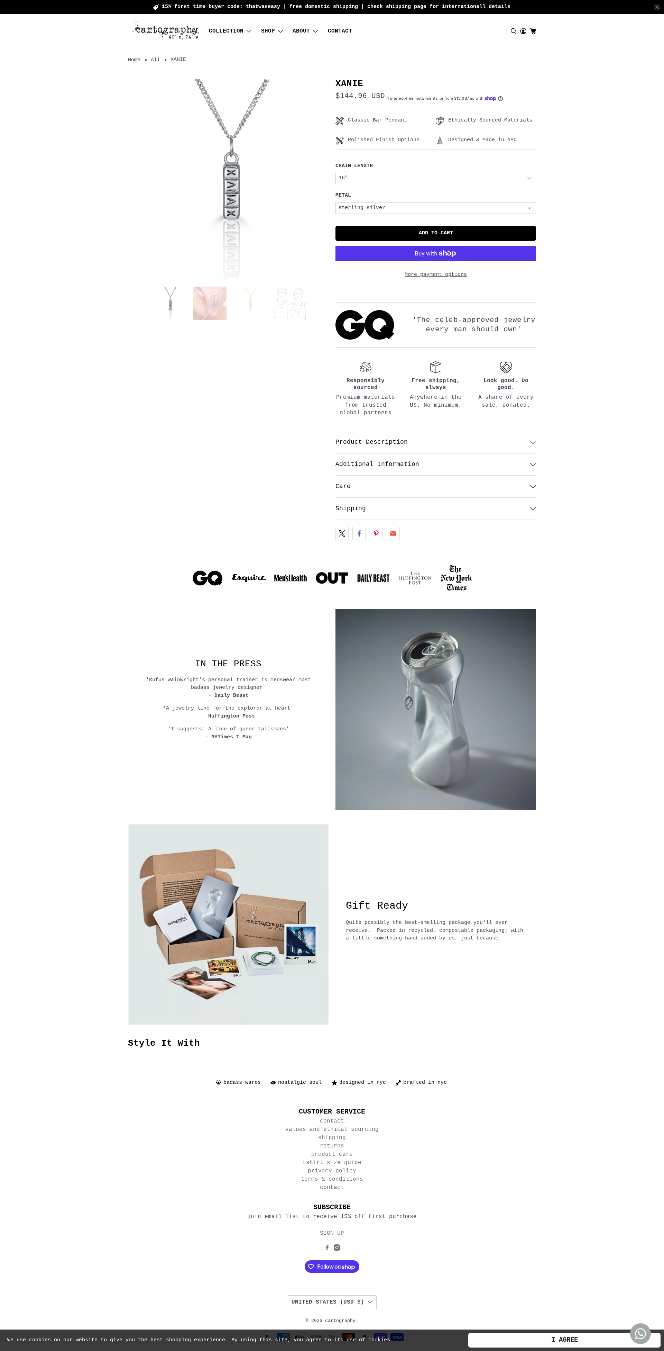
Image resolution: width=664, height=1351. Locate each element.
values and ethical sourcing (332, 1129)
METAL (343, 195)
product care (332, 1154)
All (155, 60)
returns (332, 1146)
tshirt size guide (332, 1163)
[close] (657, 7)
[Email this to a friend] (393, 533)
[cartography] (166, 31)
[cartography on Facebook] (327, 1249)
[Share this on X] (342, 533)
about (301, 31)
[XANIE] (228, 179)
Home (134, 60)
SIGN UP (332, 1233)
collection (226, 31)
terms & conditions (332, 1179)
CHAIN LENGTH (354, 166)
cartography (340, 1320)
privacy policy (332, 1171)
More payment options (436, 275)
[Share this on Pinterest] (376, 533)
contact (340, 31)
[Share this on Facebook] (359, 533)
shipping (332, 1138)
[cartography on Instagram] (337, 1249)
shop (268, 31)
